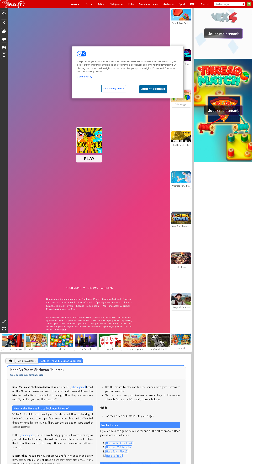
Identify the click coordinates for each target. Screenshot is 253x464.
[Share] (4, 22)
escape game (28, 435)
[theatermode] (4, 322)
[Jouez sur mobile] (4, 55)
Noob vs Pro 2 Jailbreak (119, 443)
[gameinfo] (4, 47)
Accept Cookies (153, 89)
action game (78, 387)
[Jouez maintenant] (223, 56)
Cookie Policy (84, 76)
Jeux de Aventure (26, 360)
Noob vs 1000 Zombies (118, 447)
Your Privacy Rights (113, 88)
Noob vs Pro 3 (114, 455)
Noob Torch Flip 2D (117, 451)
